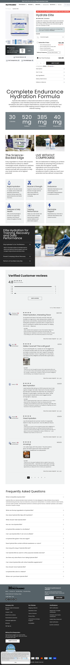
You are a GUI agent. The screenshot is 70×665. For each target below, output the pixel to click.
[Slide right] (33, 42)
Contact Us (12, 591)
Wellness (30, 4)
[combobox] (56, 307)
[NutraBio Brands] (15, 588)
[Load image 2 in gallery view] (14, 42)
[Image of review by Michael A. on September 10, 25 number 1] (26, 454)
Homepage (8, 8)
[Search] (65, 4)
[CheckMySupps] (22, 60)
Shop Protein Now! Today (42, 1)
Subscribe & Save (32, 610)
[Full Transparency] (7, 60)
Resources (52, 4)
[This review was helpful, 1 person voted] (57, 339)
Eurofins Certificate (54, 624)
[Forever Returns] (14, 57)
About (6, 591)
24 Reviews (46, 18)
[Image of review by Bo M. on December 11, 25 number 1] (26, 361)
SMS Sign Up (8, 626)
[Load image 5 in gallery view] (29, 42)
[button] (17, 244)
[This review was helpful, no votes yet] (57, 378)
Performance (22, 4)
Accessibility (31, 623)
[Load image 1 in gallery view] (9, 42)
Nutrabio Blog (19, 591)
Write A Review (35, 298)
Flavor (38, 33)
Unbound (37, 4)
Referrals (7, 623)
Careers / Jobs (8, 612)
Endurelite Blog (26, 591)
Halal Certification (54, 622)
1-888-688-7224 (9, 596)
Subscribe (59, 598)
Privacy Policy (31, 616)
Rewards (60, 4)
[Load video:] (19, 143)
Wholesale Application (10, 620)
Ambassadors (46, 4)
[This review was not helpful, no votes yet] (60, 339)
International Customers (11, 617)
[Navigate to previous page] (25, 477)
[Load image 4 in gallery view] (24, 42)
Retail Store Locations (10, 615)
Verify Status (12, 641)
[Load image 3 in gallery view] (19, 42)
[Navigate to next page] (45, 477)
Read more (33, 326)
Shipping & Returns (32, 608)
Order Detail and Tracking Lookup (13, 594)
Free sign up (22, 51)
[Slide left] (6, 42)
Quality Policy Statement (56, 619)
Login (29, 51)
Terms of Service (32, 613)
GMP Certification (54, 608)
